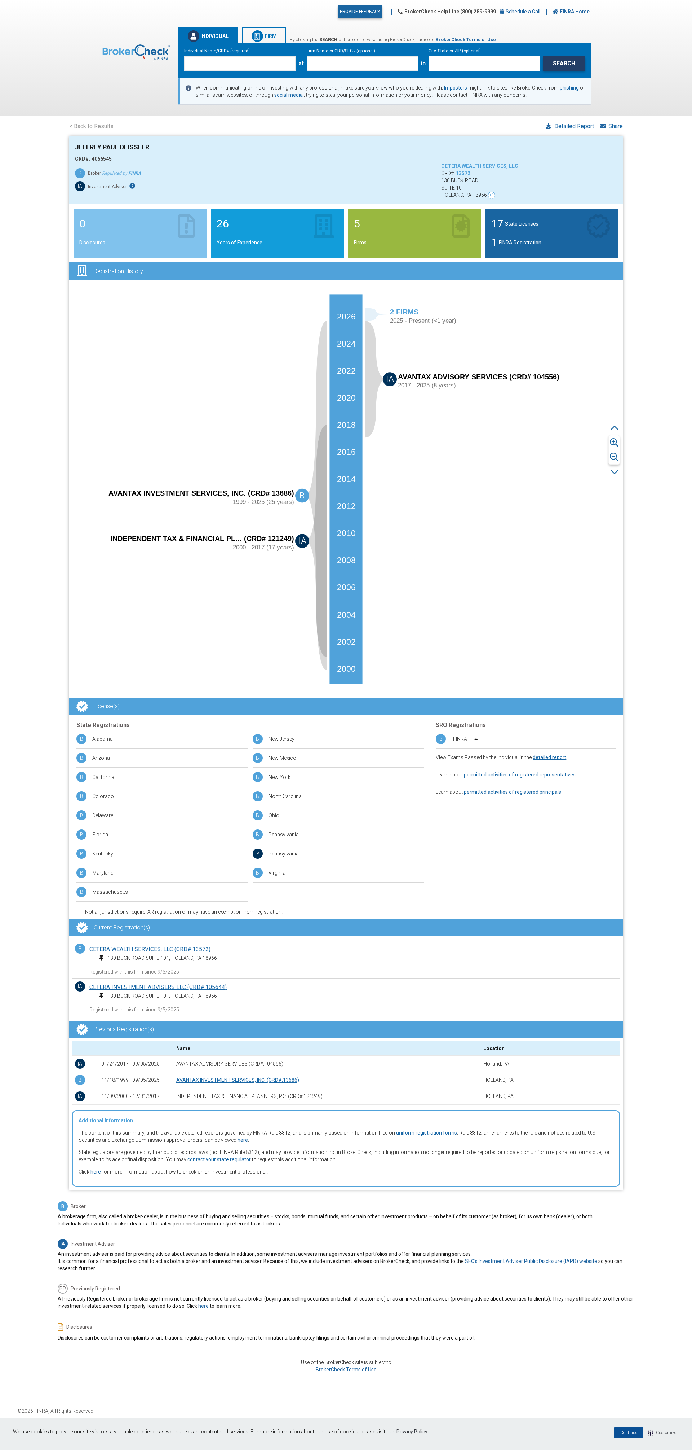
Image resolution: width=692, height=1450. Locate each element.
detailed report (549, 757)
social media (289, 95)
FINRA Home (575, 11)
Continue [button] (628, 1432)
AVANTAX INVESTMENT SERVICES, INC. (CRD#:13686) (237, 1080)
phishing (570, 88)
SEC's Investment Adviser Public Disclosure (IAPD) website (531, 1261)
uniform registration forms (426, 1133)
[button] (662, 1432)
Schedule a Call (522, 11)
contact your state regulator (219, 1159)
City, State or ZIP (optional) (455, 50)
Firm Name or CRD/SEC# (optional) (341, 50)
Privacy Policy (411, 1431)
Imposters (456, 88)
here (243, 1140)
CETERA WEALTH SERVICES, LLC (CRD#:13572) (149, 949)
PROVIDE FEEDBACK (360, 11)
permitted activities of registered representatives (520, 775)
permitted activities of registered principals (512, 792)
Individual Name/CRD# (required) (217, 50)
